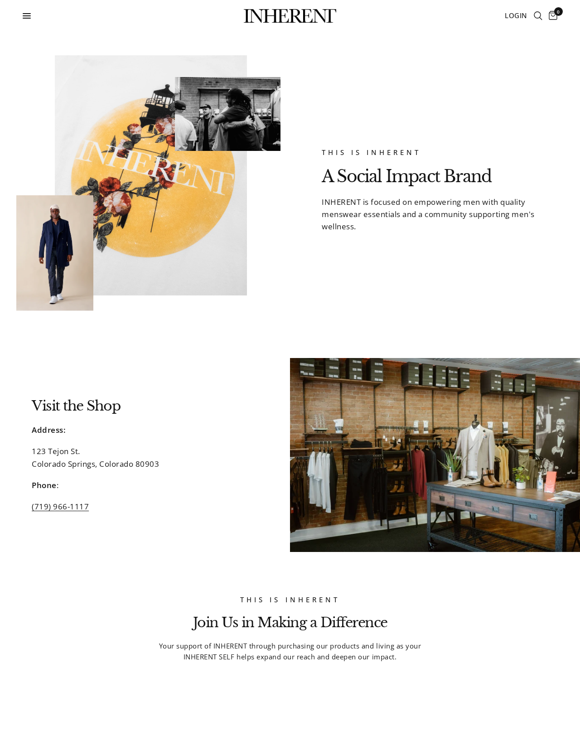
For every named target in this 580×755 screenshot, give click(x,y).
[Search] (538, 16)
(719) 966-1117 (60, 506)
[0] (551, 16)
